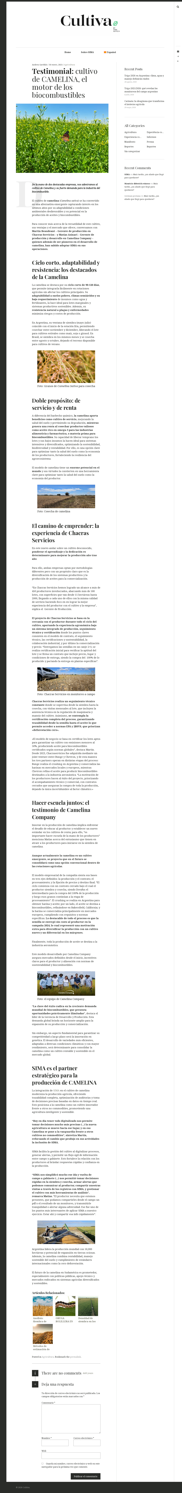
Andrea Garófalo (40, 64)
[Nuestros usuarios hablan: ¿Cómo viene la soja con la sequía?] (178, 61)
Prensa (150, 141)
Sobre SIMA (87, 52)
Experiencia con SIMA (135, 137)
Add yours (88, 1373)
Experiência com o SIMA (159, 132)
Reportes (129, 146)
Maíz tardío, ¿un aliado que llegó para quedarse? (141, 186)
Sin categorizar (132, 151)
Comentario (48, 1402)
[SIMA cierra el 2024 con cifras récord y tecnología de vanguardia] (178, 56)
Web (44, 1450)
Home (67, 52)
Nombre (47, 1438)
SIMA (56, 1090)
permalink (75, 1356)
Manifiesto (129, 141)
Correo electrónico (83, 1438)
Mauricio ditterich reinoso (137, 183)
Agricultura (69, 64)
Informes (151, 137)
